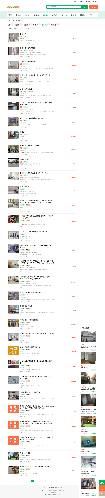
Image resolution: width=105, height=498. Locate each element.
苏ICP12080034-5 (52, 492)
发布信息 (94, 7)
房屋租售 (45, 15)
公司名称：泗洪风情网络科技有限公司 (52, 488)
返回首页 (9, 20)
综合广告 (73, 15)
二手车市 (64, 15)
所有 (15, 28)
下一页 (55, 481)
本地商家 (18, 15)
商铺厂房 (27, 15)
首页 (10, 15)
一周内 (27, 28)
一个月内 (32, 28)
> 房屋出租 (20, 20)
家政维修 (36, 15)
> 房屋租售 (14, 20)
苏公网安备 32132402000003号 (52, 494)
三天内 (23, 28)
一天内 (19, 28)
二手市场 (54, 15)
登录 (75, 1)
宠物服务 (82, 15)
